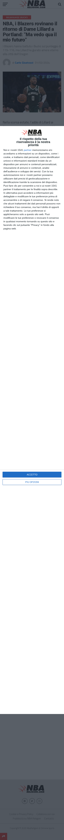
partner (28, 150)
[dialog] (32, 420)
